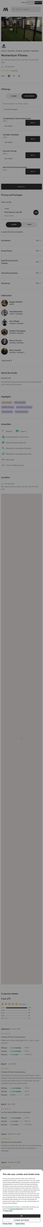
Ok (21, 1216)
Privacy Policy (9, 1210)
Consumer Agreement (16, 1209)
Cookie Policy (20, 1223)
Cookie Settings (21, 1220)
